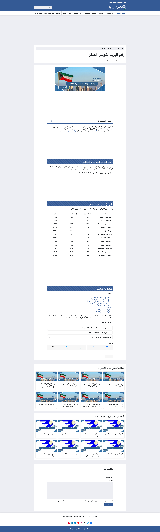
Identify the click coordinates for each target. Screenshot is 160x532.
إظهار (50, 121)
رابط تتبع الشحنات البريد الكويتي (101, 297)
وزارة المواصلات (104, 416)
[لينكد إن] (72, 523)
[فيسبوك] (91, 523)
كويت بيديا (94, 131)
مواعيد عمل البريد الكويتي (103, 305)
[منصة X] (84, 523)
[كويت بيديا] (118, 7)
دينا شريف (117, 60)
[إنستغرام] (81, 523)
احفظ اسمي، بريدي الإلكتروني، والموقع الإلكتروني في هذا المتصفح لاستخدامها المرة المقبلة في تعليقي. (85, 501)
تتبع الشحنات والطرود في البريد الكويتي (99, 299)
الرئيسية (120, 48)
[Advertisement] (80, 29)
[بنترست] (69, 523)
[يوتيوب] (78, 523)
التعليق (111, 480)
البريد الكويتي (109, 356)
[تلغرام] (75, 523)
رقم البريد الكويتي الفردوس (102, 309)
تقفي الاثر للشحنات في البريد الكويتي (100, 303)
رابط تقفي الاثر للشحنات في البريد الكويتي (98, 301)
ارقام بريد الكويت (71, 131)
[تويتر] (87, 523)
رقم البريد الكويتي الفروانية (103, 311)
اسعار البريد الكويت (105, 307)
